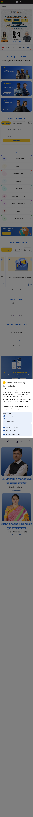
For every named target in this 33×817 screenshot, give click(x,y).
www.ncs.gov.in (24, 410)
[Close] (31, 384)
